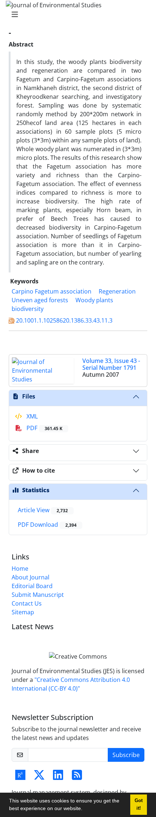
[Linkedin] (58, 777)
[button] (85, 809)
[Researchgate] (20, 777)
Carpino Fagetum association (51, 291)
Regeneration (117, 291)
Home (20, 569)
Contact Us (27, 603)
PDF (43, 428)
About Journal (30, 577)
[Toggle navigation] (76, 14)
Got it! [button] (139, 804)
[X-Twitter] (39, 777)
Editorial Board (32, 586)
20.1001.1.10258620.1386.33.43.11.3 (64, 320)
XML (31, 416)
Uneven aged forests (40, 300)
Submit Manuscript (38, 595)
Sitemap (23, 612)
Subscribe (126, 755)
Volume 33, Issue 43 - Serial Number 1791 (111, 364)
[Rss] (77, 777)
